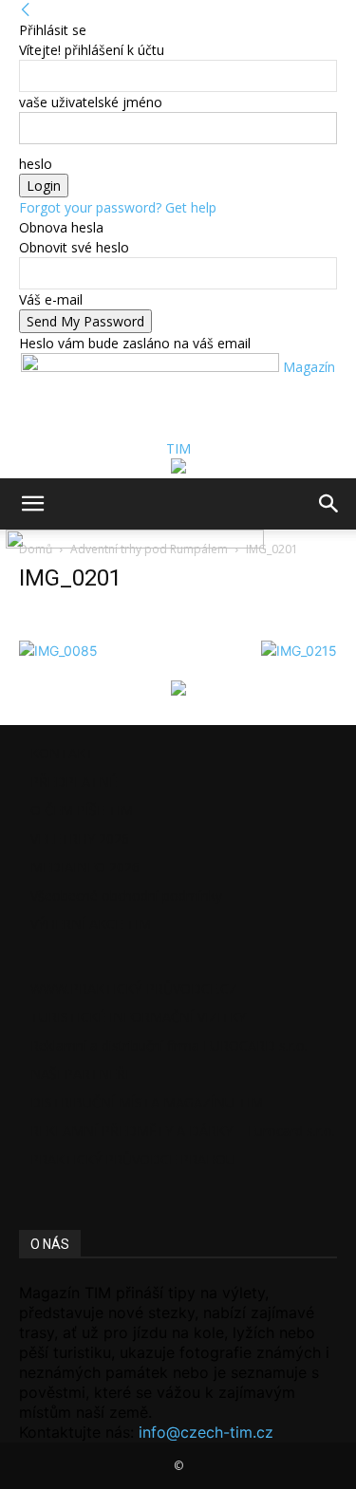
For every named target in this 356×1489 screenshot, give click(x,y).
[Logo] (4, 543)
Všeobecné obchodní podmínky (126, 895)
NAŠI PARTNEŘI (79, 1074)
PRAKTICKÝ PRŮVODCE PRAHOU (132, 1159)
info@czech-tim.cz (206, 1432)
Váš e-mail (51, 299)
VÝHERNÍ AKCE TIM (90, 924)
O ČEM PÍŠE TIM (81, 810)
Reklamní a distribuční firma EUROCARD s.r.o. (169, 1045)
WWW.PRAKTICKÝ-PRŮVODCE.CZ (133, 988)
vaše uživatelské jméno (90, 102)
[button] (32, 504)
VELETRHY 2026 (79, 838)
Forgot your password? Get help (117, 207)
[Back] (25, 10)
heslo (35, 164)
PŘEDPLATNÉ (73, 781)
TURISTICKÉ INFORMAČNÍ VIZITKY (138, 1017)
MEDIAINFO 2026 (85, 867)
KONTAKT (62, 753)
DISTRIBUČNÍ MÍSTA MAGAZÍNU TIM (146, 1102)
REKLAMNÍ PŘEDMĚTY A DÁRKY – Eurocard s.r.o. (182, 1131)
